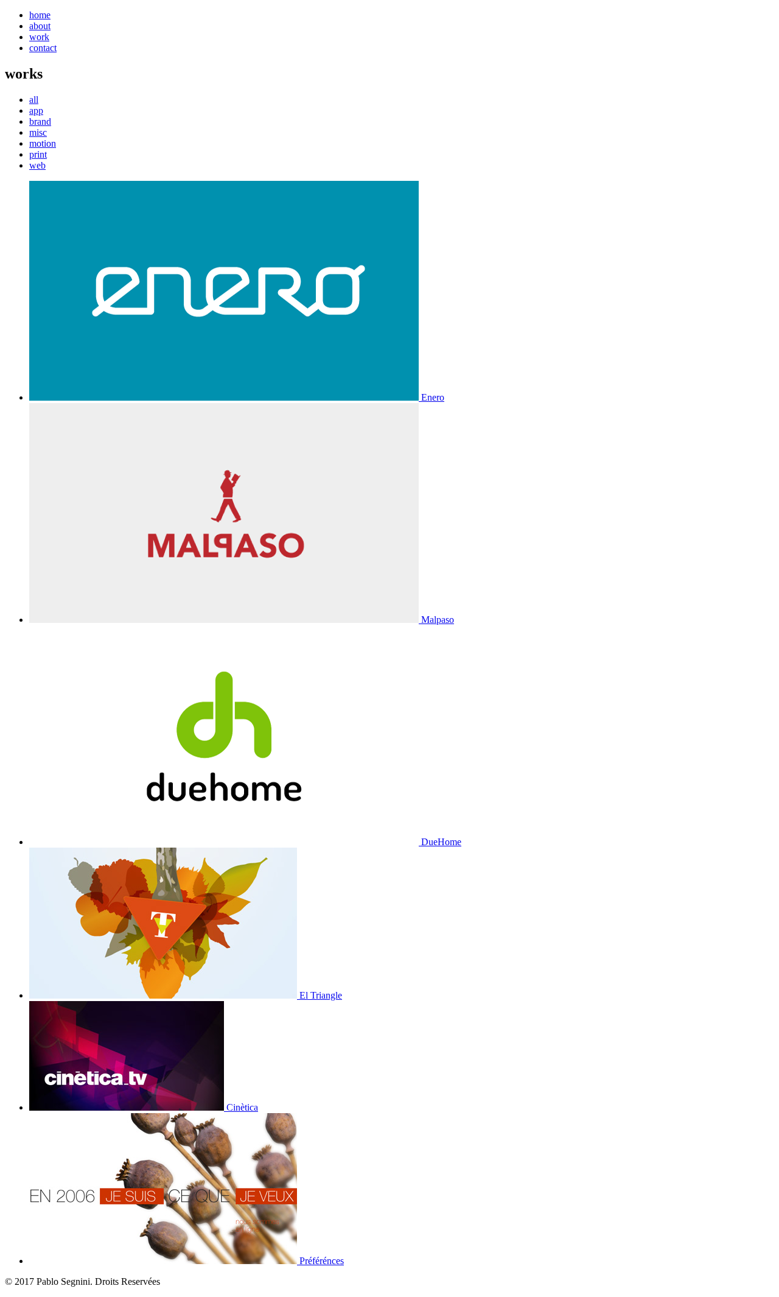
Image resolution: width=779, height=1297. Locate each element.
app (36, 110)
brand (40, 121)
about (40, 26)
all (33, 99)
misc (38, 132)
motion (42, 143)
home (40, 15)
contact (43, 48)
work (39, 37)
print (38, 154)
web (37, 165)
